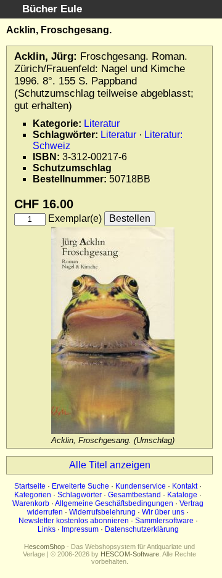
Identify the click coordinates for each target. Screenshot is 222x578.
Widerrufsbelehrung (102, 512)
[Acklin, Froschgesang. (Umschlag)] (113, 431)
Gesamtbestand (134, 494)
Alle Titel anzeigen (109, 465)
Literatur (102, 123)
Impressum (80, 529)
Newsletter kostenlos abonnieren (73, 520)
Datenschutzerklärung (142, 529)
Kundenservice (140, 486)
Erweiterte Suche (80, 486)
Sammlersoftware (164, 520)
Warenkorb (30, 503)
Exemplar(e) (75, 218)
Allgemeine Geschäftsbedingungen (114, 503)
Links (47, 529)
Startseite (30, 486)
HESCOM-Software (130, 554)
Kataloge (182, 494)
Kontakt (184, 486)
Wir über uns (163, 512)
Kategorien (32, 494)
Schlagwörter (79, 494)
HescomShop (44, 546)
